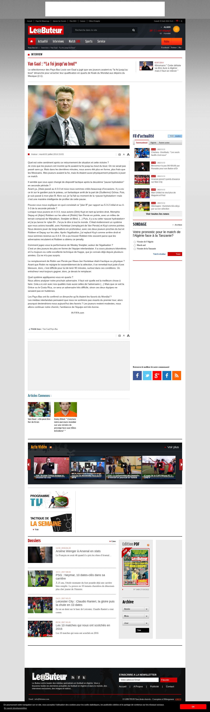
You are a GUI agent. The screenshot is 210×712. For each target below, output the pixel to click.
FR (177, 21)
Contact (82, 21)
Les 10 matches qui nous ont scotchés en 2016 (83, 627)
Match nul (141, 245)
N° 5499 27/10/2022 (141, 589)
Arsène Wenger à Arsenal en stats (78, 551)
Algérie (153, 143)
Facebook (165, 47)
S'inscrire (165, 680)
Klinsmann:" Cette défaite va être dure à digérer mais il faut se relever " (168, 68)
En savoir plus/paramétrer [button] (15, 708)
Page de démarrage (42, 21)
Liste (114, 541)
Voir (37, 529)
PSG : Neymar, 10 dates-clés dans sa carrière (80, 576)
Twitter (174, 47)
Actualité (43, 41)
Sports (88, 41)
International (141, 143)
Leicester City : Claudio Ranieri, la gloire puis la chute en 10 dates (85, 603)
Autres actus (164, 143)
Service (101, 41)
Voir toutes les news (157, 213)
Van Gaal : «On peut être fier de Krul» (39, 420)
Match (74, 41)
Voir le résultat (159, 254)
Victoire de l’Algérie (145, 242)
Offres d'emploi (94, 21)
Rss (180, 47)
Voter (178, 254)
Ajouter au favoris (59, 21)
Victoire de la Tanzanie (146, 248)
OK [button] (193, 707)
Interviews (58, 41)
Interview (45, 48)
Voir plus (173, 447)
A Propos (138, 686)
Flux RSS (73, 21)
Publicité (154, 686)
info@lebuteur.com (42, 699)
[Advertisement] (105, 9)
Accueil (29, 21)
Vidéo (166, 41)
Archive (178, 225)
